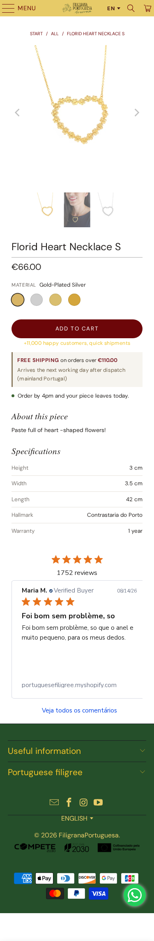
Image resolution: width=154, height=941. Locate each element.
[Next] (136, 112)
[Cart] (147, 8)
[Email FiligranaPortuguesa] (54, 803)
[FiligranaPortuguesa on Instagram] (84, 803)
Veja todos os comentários (79, 711)
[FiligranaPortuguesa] (77, 8)
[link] (79, 685)
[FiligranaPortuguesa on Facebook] (69, 803)
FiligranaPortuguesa (89, 835)
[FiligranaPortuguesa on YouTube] (98, 803)
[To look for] (131, 8)
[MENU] (4, 8)
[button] (17, 300)
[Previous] (17, 112)
